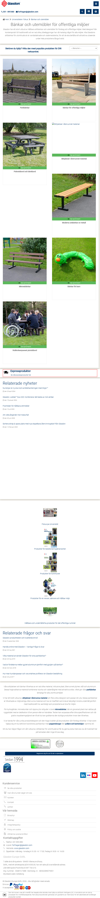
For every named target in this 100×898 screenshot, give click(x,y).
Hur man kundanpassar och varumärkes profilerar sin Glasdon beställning (32, 674)
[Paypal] (16, 884)
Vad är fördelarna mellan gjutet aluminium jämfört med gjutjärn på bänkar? (33, 665)
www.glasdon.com (21, 848)
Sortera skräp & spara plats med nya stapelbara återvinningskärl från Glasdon (34, 424)
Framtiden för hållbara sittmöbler (16, 406)
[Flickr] (89, 775)
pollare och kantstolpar (74, 724)
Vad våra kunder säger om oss (19, 793)
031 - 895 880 (8, 12)
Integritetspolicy (13, 825)
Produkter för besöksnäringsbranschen (50, 549)
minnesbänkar (60, 709)
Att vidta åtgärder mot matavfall (16, 415)
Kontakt (10, 802)
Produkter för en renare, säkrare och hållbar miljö (50, 598)
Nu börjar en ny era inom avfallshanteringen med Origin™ (25, 388)
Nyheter (10, 798)
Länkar (10, 807)
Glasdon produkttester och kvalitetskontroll (20, 638)
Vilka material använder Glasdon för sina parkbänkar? (24, 656)
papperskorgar (55, 724)
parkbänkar (91, 690)
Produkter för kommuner (50, 574)
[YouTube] (94, 775)
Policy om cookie (14, 829)
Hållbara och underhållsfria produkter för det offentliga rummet (50, 623)
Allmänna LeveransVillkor (17, 834)
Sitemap (10, 820)
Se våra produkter (14, 788)
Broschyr (11, 815)
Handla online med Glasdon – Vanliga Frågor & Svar (23, 647)
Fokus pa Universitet (50, 524)
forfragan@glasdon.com (28, 12)
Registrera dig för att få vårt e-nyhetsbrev (50, 753)
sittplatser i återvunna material (34, 698)
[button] (96, 11)
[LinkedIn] (83, 775)
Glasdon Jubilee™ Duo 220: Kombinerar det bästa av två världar (28, 397)
